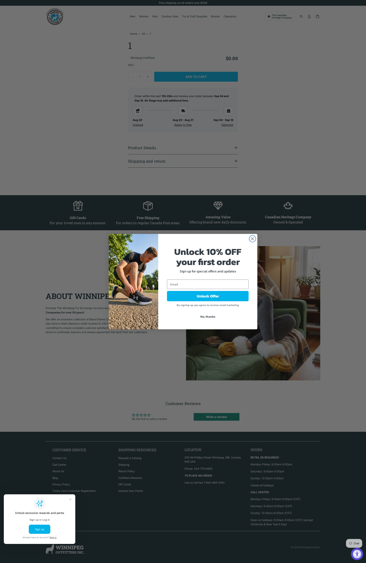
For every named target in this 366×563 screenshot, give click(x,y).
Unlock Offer (208, 296)
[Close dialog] (252, 238)
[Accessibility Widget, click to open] (357, 554)
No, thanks (207, 316)
